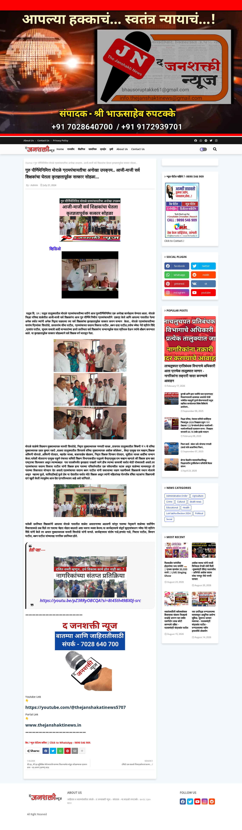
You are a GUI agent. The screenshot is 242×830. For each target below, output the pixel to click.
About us (122, 149)
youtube (206, 292)
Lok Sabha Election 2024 (178, 513)
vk (206, 283)
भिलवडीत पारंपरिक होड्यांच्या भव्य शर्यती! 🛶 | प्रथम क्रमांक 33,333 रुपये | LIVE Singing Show (175, 569)
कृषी (111, 149)
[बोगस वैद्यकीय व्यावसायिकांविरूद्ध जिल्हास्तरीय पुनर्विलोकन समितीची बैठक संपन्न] (171, 464)
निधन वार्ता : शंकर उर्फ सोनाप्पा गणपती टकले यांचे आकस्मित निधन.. (196, 445)
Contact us (43, 140)
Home (60, 149)
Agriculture (197, 495)
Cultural (181, 501)
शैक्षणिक (81, 149)
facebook (179, 266)
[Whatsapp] (60, 751)
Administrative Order (177, 495)
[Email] (75, 751)
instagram (179, 292)
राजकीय (70, 149)
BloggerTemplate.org (94, 823)
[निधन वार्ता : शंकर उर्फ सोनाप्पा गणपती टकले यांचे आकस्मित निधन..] (171, 448)
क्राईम (103, 149)
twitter (206, 266)
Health (186, 507)
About (179, 823)
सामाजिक (93, 149)
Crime (169, 501)
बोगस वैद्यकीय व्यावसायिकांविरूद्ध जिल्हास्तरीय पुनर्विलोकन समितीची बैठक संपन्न (196, 463)
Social (169, 519)
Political (199, 513)
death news (195, 501)
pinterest (179, 283)
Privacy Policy (60, 140)
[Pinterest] (67, 751)
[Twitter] (53, 751)
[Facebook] (46, 751)
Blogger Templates (52, 823)
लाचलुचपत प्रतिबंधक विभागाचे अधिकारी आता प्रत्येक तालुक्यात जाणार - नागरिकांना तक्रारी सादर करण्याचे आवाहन (189, 373)
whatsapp (179, 274)
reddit (206, 274)
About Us (29, 140)
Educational (172, 507)
